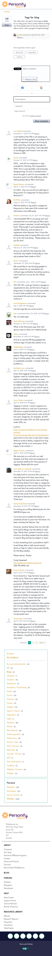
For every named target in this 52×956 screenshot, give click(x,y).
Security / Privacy (14, 753)
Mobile (9, 726)
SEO (8, 757)
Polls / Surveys (13, 746)
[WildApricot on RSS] (41, 936)
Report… (20, 37)
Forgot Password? (19, 111)
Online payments (14, 734)
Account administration (16, 664)
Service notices (13, 795)
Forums (10, 703)
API (8, 668)
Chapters (10, 675)
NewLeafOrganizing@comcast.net (28, 562)
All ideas (10, 653)
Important (33, 52)
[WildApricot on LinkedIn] (23, 936)
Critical (21, 57)
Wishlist (11, 798)
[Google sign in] (41, 87)
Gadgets (10, 707)
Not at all (20, 52)
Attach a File (30, 79)
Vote (7, 25)
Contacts (10, 679)
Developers (12, 791)
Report (36, 133)
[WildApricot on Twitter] (16, 936)
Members (10, 722)
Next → (42, 642)
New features (12, 730)
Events (9, 695)
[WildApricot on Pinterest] (35, 936)
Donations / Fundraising (17, 687)
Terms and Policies (26, 944)
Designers (11, 787)
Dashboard (11, 683)
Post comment (41, 121)
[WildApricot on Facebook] (10, 936)
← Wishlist (6, 11)
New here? (32, 116)
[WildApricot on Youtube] (29, 936)
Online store (12, 738)
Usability (10, 765)
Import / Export (13, 710)
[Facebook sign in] (22, 87)
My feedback (12, 657)
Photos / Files (12, 742)
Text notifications (14, 761)
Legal (9, 718)
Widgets (10, 773)
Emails (9, 691)
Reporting (11, 750)
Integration (11, 714)
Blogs (9, 671)
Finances (10, 699)
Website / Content (14, 769)
